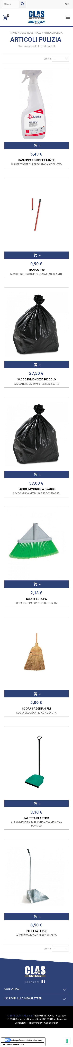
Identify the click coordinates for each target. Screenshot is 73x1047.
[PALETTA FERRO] (36, 876)
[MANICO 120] (36, 215)
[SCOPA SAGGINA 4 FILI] (36, 653)
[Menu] (67, 17)
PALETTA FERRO (36, 931)
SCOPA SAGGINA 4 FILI (36, 708)
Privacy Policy (35, 1022)
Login (66, 4)
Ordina (47, 58)
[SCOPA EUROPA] (36, 544)
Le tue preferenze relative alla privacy (26, 1040)
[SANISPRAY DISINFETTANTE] (36, 105)
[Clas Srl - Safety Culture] (36, 17)
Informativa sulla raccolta (13, 1044)
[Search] (22, 4)
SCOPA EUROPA (36, 599)
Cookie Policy (51, 1022)
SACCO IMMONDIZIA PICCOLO (36, 379)
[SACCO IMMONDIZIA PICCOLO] (36, 324)
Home (14, 32)
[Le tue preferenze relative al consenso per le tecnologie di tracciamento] (67, 1041)
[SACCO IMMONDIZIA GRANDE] (36, 434)
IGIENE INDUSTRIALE (30, 32)
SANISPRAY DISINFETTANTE (36, 160)
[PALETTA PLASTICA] (36, 763)
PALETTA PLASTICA (36, 818)
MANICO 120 (36, 269)
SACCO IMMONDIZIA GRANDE (37, 489)
